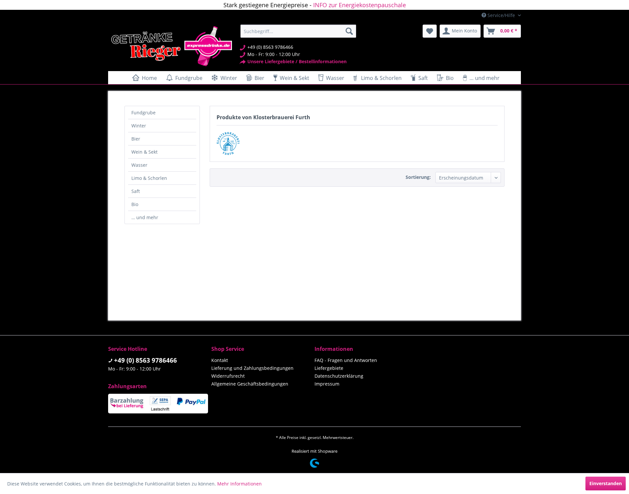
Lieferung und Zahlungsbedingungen (252, 368)
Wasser (139, 165)
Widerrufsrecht (228, 376)
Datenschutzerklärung (338, 376)
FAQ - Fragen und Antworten (345, 360)
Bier (135, 139)
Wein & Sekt (144, 152)
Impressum (326, 384)
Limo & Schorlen (149, 178)
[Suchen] (349, 31)
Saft (135, 191)
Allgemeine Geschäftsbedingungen (249, 384)
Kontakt (219, 360)
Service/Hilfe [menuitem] (501, 15)
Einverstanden (605, 483)
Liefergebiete (328, 368)
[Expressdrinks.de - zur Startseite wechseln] (171, 46)
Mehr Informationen (239, 484)
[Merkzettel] (430, 31)
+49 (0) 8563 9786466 (145, 360)
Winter (138, 126)
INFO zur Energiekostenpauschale (359, 5)
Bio (134, 204)
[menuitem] (298, 31)
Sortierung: (418, 177)
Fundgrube (143, 112)
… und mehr (144, 217)
